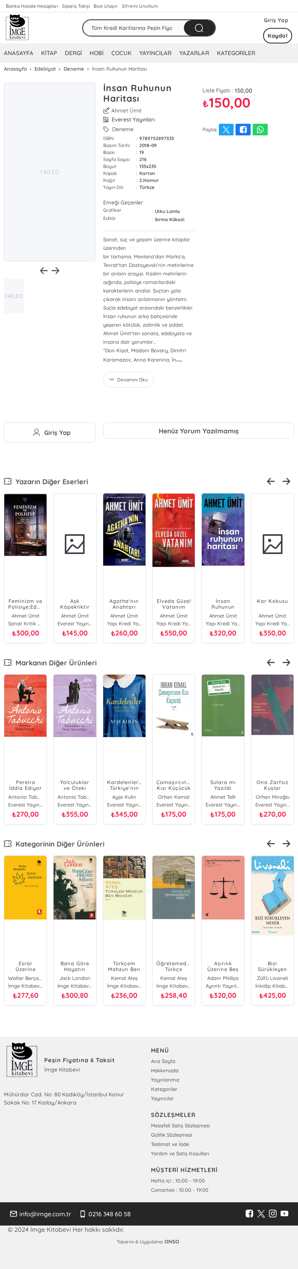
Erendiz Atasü (26, 978)
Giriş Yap (276, 20)
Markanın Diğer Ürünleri (54, 662)
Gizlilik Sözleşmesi (171, 1135)
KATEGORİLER (236, 53)
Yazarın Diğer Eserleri (50, 481)
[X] (261, 1214)
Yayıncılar (162, 1098)
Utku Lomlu (167, 211)
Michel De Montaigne (124, 978)
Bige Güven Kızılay (223, 978)
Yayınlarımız (165, 1080)
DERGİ (73, 53)
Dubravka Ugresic (74, 978)
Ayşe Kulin (75, 797)
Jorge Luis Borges (124, 797)
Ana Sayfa (163, 1061)
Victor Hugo (25, 797)
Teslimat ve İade (170, 1144)
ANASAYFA (18, 53)
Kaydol (278, 35)
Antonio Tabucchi (223, 797)
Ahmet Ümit (126, 110)
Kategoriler (164, 1089)
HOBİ (97, 53)
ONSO (172, 1241)
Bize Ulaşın (106, 6)
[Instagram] (273, 1214)
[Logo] (17, 28)
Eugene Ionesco (272, 978)
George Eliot (173, 978)
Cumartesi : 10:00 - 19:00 (179, 1190)
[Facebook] (249, 1214)
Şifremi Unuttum (140, 6)
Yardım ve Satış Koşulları (180, 1153)
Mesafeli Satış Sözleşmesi (180, 1125)
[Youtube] (284, 1214)
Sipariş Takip (76, 6)
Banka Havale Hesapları (32, 6)
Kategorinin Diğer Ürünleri (58, 844)
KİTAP (49, 53)
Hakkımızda (164, 1070)
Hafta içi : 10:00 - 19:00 (178, 1180)
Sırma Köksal (169, 219)
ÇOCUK (121, 53)
